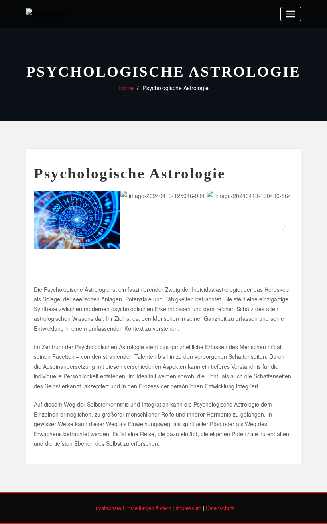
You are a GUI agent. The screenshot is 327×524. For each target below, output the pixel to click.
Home (126, 88)
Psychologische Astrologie (176, 88)
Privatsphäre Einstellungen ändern (131, 508)
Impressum (188, 508)
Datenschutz (220, 508)
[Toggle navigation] (290, 14)
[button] (43, 227)
